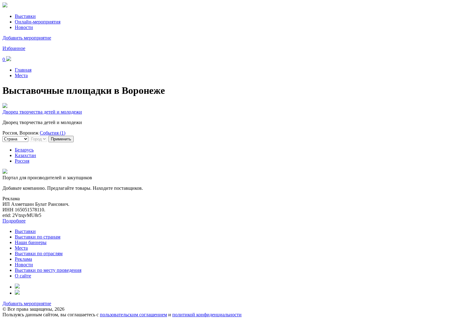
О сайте (23, 275)
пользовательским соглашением (133, 314)
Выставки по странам (37, 236)
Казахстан (25, 155)
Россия (22, 161)
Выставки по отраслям (39, 253)
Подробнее (14, 220)
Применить (61, 139)
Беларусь (24, 149)
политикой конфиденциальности (207, 314)
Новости (24, 27)
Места (21, 75)
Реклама (23, 259)
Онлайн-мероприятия (37, 21)
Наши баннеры (31, 242)
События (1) (52, 132)
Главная (23, 70)
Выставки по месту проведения (48, 270)
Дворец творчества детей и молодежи (42, 111)
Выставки (25, 16)
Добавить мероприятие (26, 37)
